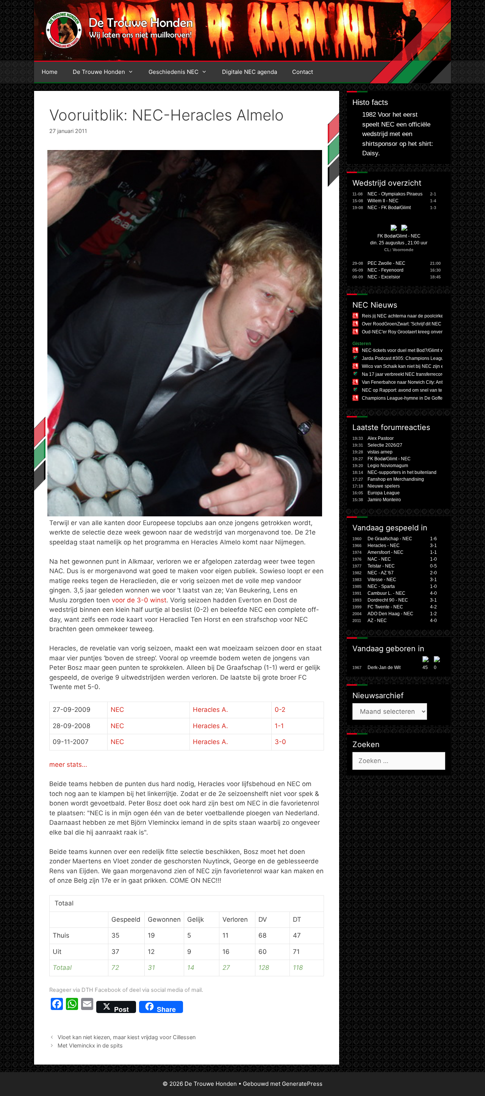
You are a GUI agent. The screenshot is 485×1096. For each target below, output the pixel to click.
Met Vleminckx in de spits (90, 1045)
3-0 (280, 742)
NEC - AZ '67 (381, 572)
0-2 (280, 709)
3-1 (433, 545)
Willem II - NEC (383, 200)
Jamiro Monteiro (384, 499)
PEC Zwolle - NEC (386, 263)
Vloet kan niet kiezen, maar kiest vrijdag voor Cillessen (127, 1037)
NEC (117, 709)
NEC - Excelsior (384, 277)
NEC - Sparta (381, 586)
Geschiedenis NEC (174, 71)
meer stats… (68, 764)
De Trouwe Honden (99, 71)
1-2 (433, 613)
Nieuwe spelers (384, 486)
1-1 (279, 726)
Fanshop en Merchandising (396, 479)
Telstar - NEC (381, 566)
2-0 (433, 572)
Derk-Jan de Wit (384, 667)
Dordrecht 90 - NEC (388, 600)
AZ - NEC (377, 620)
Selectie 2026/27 (385, 445)
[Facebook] (56, 1007)
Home (50, 71)
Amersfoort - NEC (386, 552)
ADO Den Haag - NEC (390, 613)
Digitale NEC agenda (249, 71)
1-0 (433, 559)
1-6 (433, 538)
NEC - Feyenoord (386, 270)
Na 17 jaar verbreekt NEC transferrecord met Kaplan (415, 374)
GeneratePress (302, 1083)
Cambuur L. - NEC (386, 593)
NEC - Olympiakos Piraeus (395, 194)
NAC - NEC (379, 559)
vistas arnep (380, 452)
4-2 (433, 607)
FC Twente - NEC (385, 607)
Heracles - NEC (384, 545)
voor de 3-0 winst (139, 600)
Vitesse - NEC (382, 579)
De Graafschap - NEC (390, 538)
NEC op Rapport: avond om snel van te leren (408, 390)
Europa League (384, 493)
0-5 (433, 566)
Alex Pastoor (381, 438)
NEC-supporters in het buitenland (402, 472)
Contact (302, 71)
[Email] (87, 1007)
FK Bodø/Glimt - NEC (399, 236)
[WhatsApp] (72, 1007)
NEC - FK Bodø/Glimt (389, 207)
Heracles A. (210, 709)
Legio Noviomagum (388, 465)
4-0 (433, 593)
